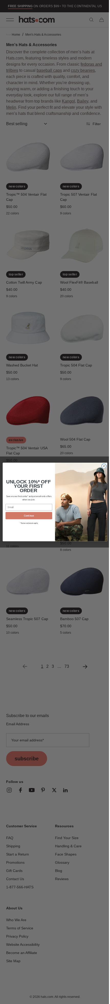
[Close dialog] (102, 466)
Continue (27, 515)
